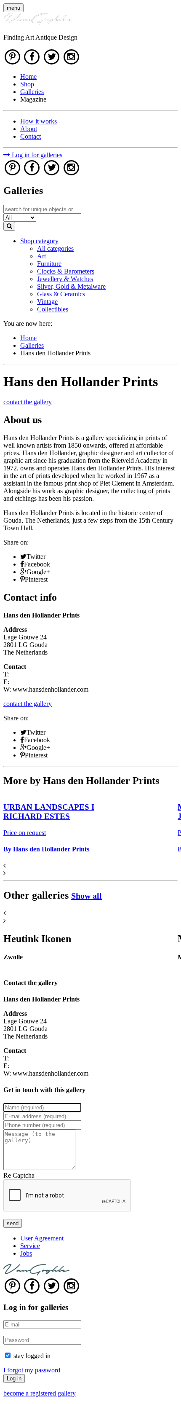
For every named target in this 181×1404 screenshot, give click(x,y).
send (13, 1223)
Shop (27, 84)
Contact (30, 136)
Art (41, 256)
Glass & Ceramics (61, 294)
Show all (86, 895)
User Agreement (42, 1238)
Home (28, 76)
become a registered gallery (39, 1393)
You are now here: (27, 323)
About (28, 128)
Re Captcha (19, 1175)
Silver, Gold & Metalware (71, 286)
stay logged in (32, 1355)
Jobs (26, 1253)
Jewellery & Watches (65, 278)
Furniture (49, 263)
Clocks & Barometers (65, 271)
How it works (38, 121)
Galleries (32, 91)
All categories (55, 248)
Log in (14, 1378)
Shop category (39, 240)
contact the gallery (27, 401)
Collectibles (52, 309)
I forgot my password (31, 1370)
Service (30, 1245)
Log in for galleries (36, 154)
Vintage (47, 301)
